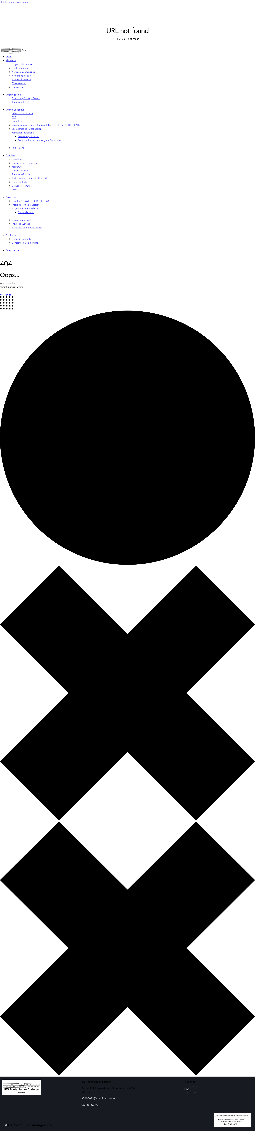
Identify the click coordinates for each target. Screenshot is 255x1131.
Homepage (6, 294)
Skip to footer (24, 1)
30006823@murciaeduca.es (98, 1098)
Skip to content (8, 1)
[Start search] (253, 14)
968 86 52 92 (89, 1105)
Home (118, 39)
